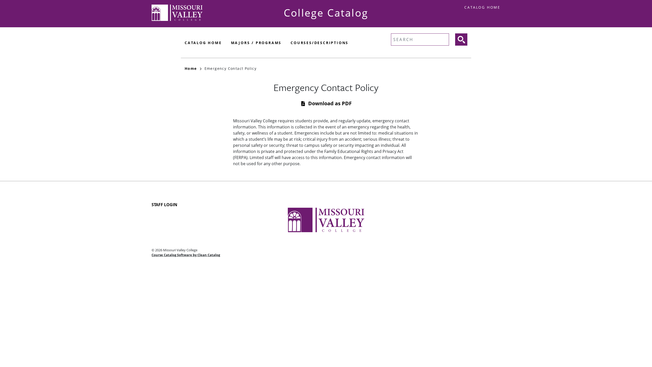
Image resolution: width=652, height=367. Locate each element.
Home (191, 68)
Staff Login (164, 204)
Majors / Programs (256, 42)
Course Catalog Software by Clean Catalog (186, 255)
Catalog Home (482, 7)
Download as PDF (330, 103)
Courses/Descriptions (319, 42)
